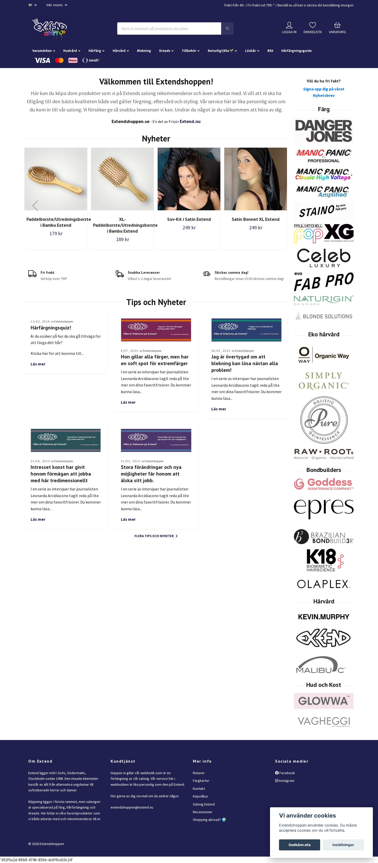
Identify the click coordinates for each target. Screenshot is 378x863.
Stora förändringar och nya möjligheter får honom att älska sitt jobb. (151, 474)
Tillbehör (189, 51)
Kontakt (199, 788)
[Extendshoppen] (50, 28)
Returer (199, 773)
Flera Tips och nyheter (154, 536)
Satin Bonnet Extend (256, 219)
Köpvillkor (200, 796)
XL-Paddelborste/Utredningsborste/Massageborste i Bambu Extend (75, 225)
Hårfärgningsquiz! (51, 327)
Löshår (250, 51)
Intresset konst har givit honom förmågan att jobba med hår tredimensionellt (61, 474)
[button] (35, 205)
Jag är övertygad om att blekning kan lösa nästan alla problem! (244, 363)
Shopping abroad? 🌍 (209, 819)
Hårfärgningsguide (296, 51)
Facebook (287, 773)
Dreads (164, 51)
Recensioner (202, 812)
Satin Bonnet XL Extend (189, 219)
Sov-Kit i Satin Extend (122, 219)
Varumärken (42, 51)
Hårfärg (94, 51)
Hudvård (70, 51)
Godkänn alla (300, 845)
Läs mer (38, 363)
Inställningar (343, 845)
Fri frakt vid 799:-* (261, 5)
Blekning (144, 51)
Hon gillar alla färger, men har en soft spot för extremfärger (154, 360)
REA (270, 51)
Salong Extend (204, 804)
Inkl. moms (55, 5)
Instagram (286, 780)
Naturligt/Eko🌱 (220, 51)
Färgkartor (201, 780)
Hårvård (119, 51)
